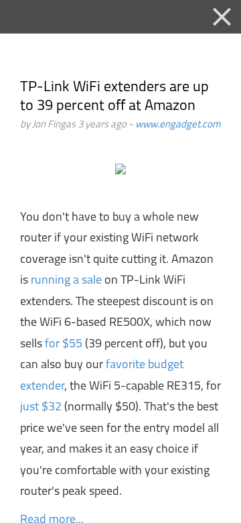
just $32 (41, 408)
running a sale (66, 281)
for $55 (63, 345)
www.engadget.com (178, 125)
